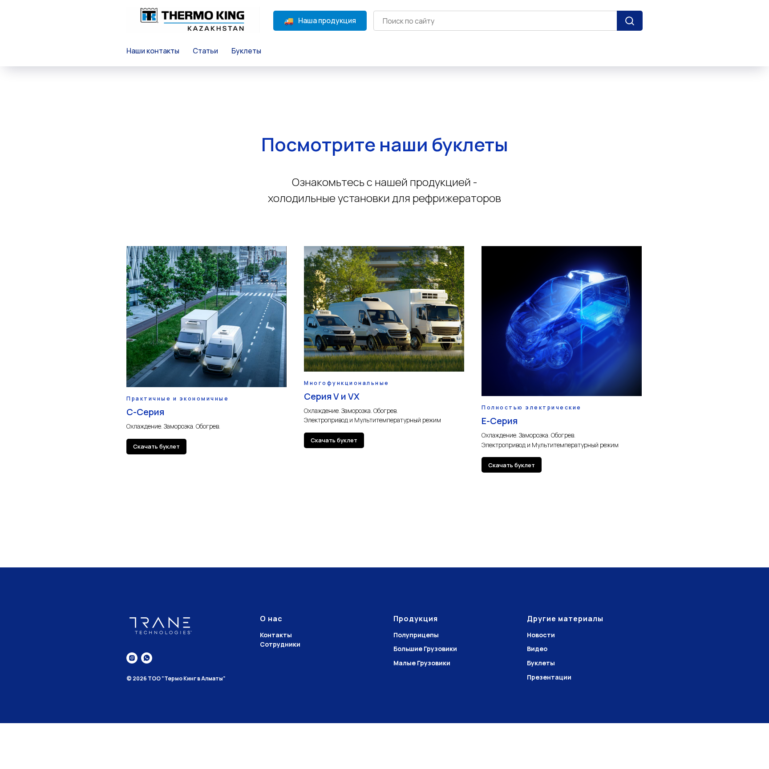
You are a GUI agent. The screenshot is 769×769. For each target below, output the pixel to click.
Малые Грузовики (421, 663)
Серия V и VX (332, 396)
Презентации (549, 677)
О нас (271, 618)
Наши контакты (152, 51)
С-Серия (145, 412)
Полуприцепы (416, 635)
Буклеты (246, 51)
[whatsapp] (146, 658)
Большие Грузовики (425, 648)
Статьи (205, 51)
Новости (541, 635)
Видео (537, 648)
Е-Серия (500, 421)
